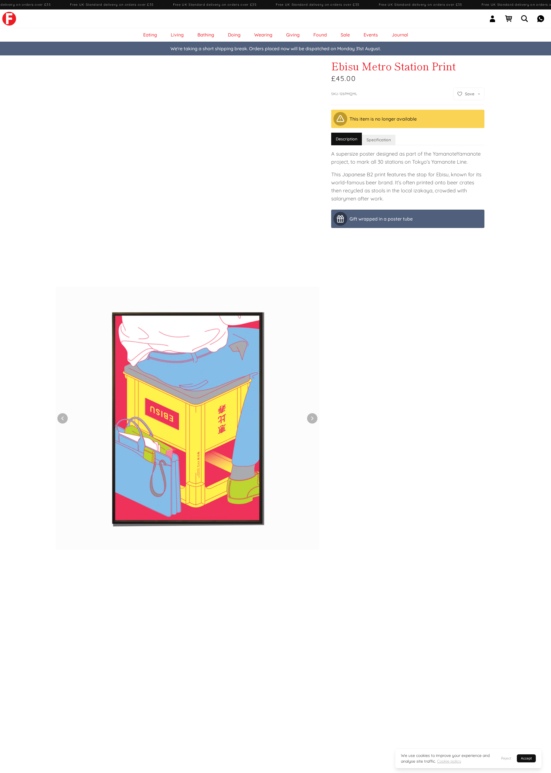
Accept (526, 758)
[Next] (312, 418)
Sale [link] (345, 35)
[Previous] (62, 418)
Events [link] (371, 35)
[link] (9, 18)
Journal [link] (400, 35)
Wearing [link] (263, 35)
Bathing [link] (205, 35)
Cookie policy (449, 761)
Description (346, 139)
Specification (378, 139)
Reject (506, 758)
